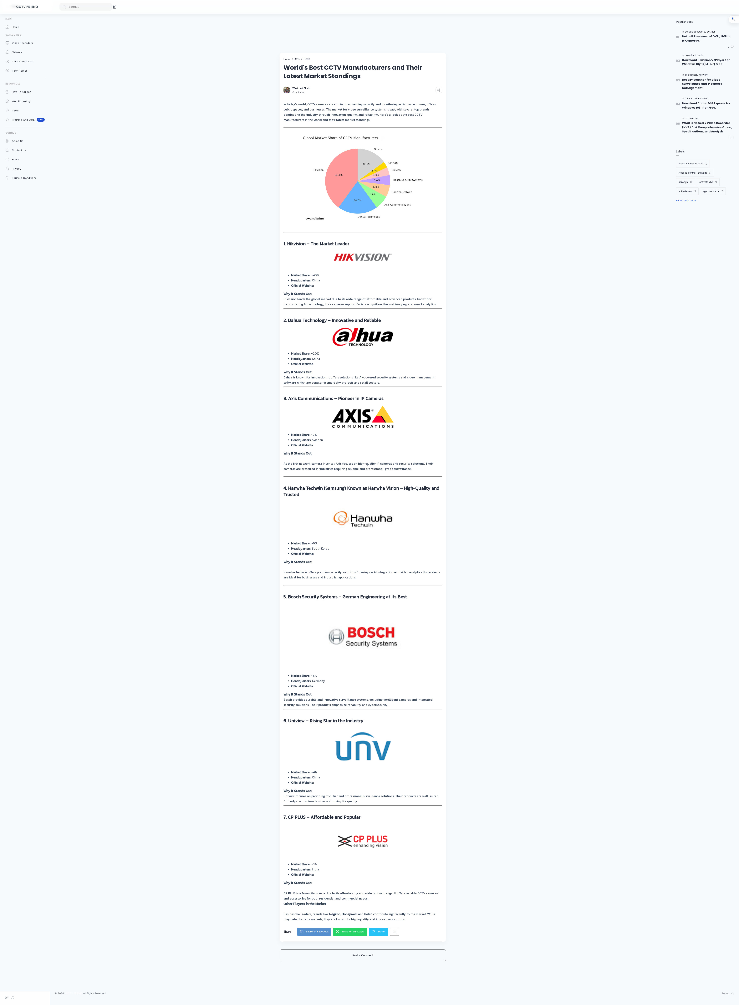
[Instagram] (12, 997)
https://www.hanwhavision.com (336, 553)
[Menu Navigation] (11, 7)
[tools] (700, 55)
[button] (114, 7)
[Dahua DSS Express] (696, 98)
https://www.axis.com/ (330, 445)
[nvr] (696, 118)
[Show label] (686, 201)
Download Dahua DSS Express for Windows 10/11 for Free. (706, 105)
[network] (703, 75)
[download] (691, 55)
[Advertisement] (350, 33)
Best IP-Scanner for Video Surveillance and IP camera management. (702, 84)
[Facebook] (7, 997)
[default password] (695, 32)
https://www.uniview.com (331, 782)
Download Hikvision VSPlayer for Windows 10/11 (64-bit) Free (706, 62)
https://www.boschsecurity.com (336, 686)
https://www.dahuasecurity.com (336, 363)
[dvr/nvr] (711, 32)
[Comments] (731, 47)
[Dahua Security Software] (723, 98)
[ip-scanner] (691, 75)
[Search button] (64, 7)
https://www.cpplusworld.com (335, 874)
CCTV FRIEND (27, 6)
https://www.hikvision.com (332, 285)
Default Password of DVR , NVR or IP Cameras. (706, 38)
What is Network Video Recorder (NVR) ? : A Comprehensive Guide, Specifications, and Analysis (707, 127)
